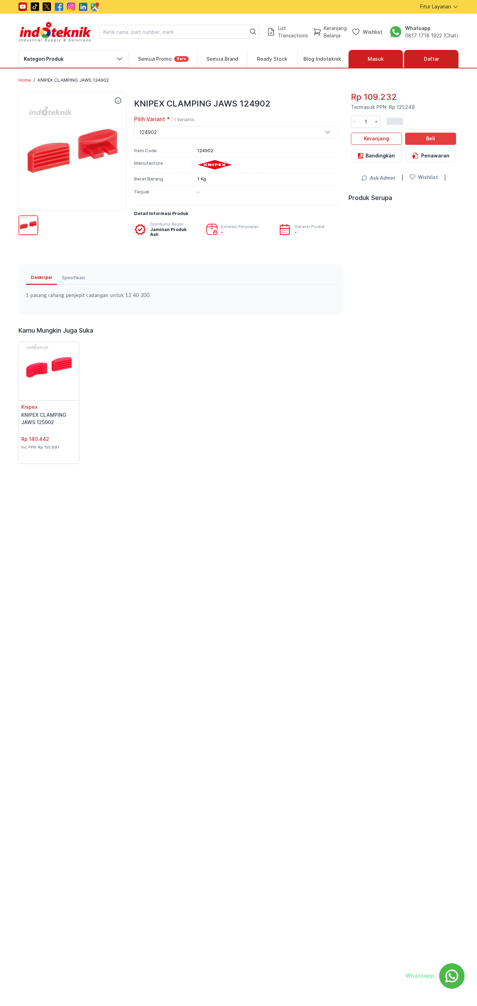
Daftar (431, 59)
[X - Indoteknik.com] (47, 6)
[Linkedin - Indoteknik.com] (83, 6)
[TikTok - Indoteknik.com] (35, 6)
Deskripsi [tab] (41, 277)
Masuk (376, 59)
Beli (430, 138)
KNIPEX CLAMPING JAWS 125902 (43, 418)
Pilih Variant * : (164, 119)
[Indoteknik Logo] (55, 32)
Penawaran (435, 155)
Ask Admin (382, 178)
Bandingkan (380, 155)
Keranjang (376, 138)
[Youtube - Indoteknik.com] (23, 6)
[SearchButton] (253, 32)
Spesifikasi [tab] (73, 277)
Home (25, 80)
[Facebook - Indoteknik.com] (59, 6)
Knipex (29, 407)
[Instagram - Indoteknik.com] (71, 6)
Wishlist (372, 32)
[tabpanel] (181, 295)
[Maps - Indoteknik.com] (95, 6)
